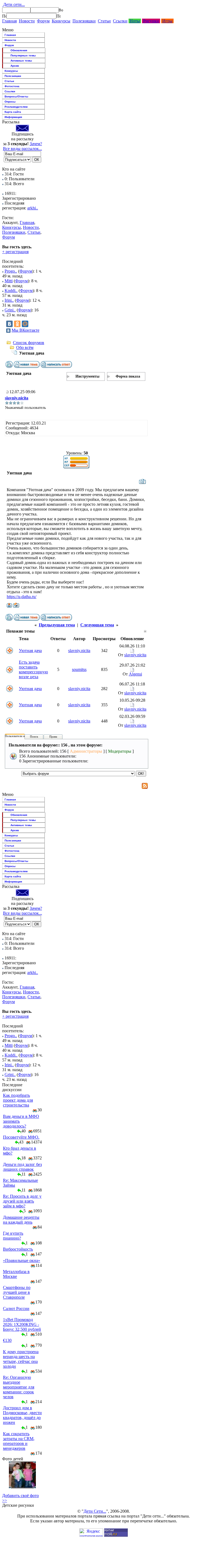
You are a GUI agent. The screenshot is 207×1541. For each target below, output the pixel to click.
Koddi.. (11, 290)
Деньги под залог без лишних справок (22, 1167)
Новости (27, 21)
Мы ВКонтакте (25, 330)
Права (53, 736)
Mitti (9, 281)
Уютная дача (30, 650)
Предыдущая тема (57, 625)
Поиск (34, 736)
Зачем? (36, 143)
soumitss (79, 669)
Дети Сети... (95, 1511)
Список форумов (28, 342)
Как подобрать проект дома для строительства (18, 1100)
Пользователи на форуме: (21, 736)
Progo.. (11, 271)
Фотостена (12, 86)
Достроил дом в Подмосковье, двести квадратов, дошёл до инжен (22, 1415)
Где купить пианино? (13, 1235)
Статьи (104, 21)
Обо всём (24, 347)
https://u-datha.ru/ (21, 596)
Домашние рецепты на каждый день (21, 1219)
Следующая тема (97, 625)
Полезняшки (84, 21)
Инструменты (87, 376)
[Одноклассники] (17, 324)
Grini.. (10, 310)
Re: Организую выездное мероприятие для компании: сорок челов (18, 1387)
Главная (9, 21)
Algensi (135, 674)
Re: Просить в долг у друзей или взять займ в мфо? (22, 1201)
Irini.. (9, 300)
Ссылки (120, 21)
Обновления (19, 50)
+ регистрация (15, 251)
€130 (7, 1340)
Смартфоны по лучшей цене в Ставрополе (16, 1292)
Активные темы (21, 60)
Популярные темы (23, 55)
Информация (13, 117)
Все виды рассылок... (22, 148)
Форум (43, 21)
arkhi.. (32, 208)
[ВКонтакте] (9, 324)
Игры (167, 21)
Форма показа (128, 376)
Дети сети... (13, 4)
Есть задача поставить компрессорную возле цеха (33, 669)
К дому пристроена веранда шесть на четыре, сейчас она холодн (21, 1359)
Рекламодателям (16, 106)
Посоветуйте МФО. (21, 1137)
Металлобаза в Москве (16, 1274)
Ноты (135, 21)
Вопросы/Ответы (16, 96)
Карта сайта (13, 111)
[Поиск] (4, 16)
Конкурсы (61, 21)
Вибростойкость (18, 1249)
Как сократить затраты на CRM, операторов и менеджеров (18, 1441)
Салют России (16, 1308)
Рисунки (151, 21)
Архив (15, 65)
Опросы (10, 101)
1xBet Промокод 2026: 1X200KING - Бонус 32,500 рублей (22, 1324)
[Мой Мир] (25, 324)
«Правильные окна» (21, 1260)
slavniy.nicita (16, 398)
